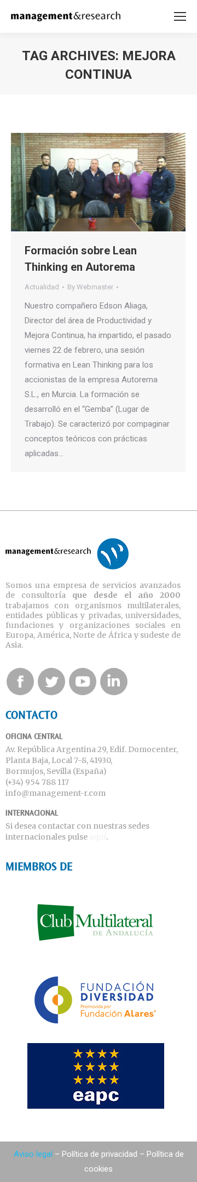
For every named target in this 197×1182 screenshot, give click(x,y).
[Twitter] (51, 681)
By (90, 287)
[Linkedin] (114, 681)
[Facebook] (20, 681)
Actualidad (42, 287)
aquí (97, 837)
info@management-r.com (55, 793)
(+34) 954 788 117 (37, 782)
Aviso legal (33, 1154)
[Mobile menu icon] (180, 16)
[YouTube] (82, 681)
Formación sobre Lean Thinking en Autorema (81, 258)
